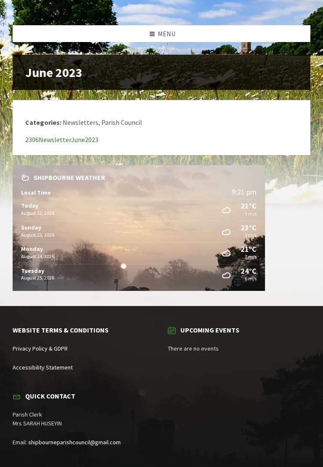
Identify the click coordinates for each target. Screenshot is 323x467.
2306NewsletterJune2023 (61, 139)
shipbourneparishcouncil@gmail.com (74, 442)
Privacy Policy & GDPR (40, 348)
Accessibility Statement (43, 367)
